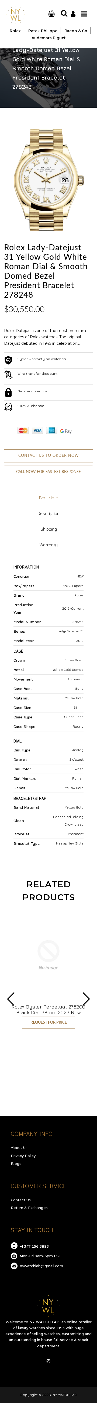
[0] (45, 14)
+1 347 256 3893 (34, 1246)
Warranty (49, 544)
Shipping (48, 529)
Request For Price (48, 1022)
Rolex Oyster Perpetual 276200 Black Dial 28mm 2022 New (48, 1009)
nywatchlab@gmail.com (41, 1266)
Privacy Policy (23, 1156)
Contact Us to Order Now (48, 456)
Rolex (43, 41)
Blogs (16, 1163)
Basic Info (48, 497)
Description (48, 513)
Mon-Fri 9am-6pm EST (40, 1256)
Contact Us (21, 1200)
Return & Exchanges (29, 1207)
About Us (19, 1147)
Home (20, 41)
